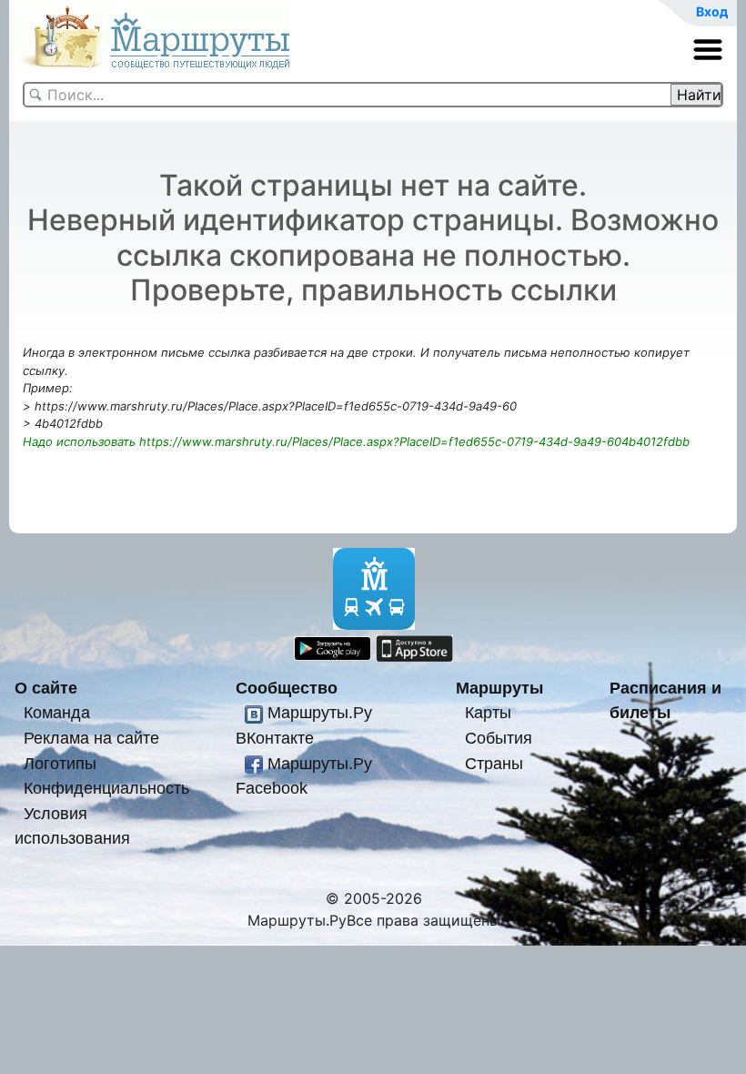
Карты (488, 712)
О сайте (46, 687)
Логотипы (60, 763)
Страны (494, 763)
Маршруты (499, 687)
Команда (57, 712)
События (498, 737)
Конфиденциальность (106, 787)
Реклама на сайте (91, 737)
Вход (712, 11)
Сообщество (287, 687)
